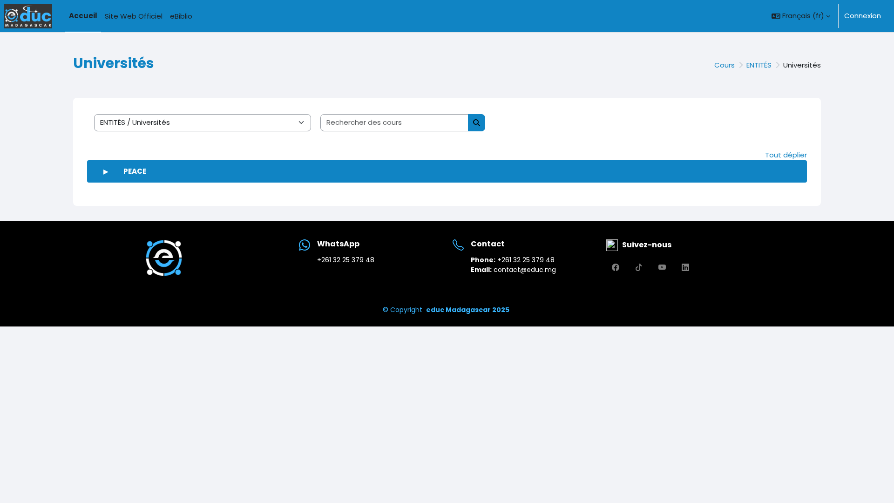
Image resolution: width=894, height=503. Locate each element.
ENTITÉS (759, 65)
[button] (800, 16)
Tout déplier (786, 155)
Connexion (862, 15)
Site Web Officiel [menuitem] (134, 16)
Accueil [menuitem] (83, 15)
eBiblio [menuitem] (181, 16)
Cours (724, 65)
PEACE (134, 171)
